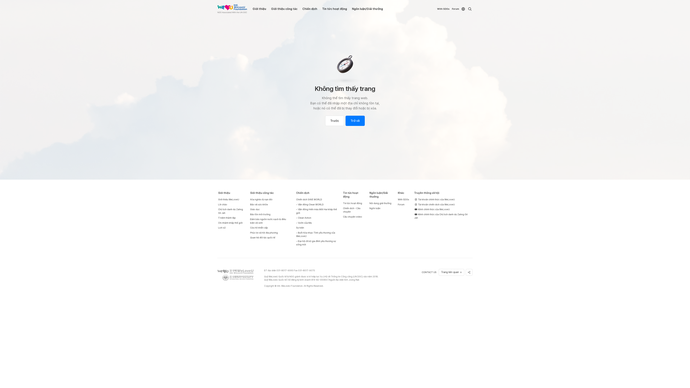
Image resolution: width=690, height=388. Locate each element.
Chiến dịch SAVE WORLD (309, 199)
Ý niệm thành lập (227, 217)
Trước (334, 121)
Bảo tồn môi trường (260, 214)
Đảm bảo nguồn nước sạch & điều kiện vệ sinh (268, 221)
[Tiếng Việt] (463, 9)
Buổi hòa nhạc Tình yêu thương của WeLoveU (315, 234)
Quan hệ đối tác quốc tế (262, 237)
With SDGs (443, 9)
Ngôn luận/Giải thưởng (367, 9)
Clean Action (304, 217)
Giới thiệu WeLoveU (228, 199)
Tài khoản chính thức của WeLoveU (436, 199)
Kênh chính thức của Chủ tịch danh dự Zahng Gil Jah (441, 216)
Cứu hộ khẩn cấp (259, 227)
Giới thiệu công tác (284, 9)
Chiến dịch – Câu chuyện (351, 210)
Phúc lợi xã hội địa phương (264, 232)
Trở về (355, 121)
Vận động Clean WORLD (311, 204)
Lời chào (222, 204)
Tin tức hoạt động (334, 9)
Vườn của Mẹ (305, 222)
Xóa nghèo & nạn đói (261, 199)
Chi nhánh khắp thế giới (230, 222)
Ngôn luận (374, 208)
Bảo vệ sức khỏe (259, 204)
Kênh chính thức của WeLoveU (433, 209)
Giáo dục (255, 209)
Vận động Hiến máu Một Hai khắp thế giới (316, 211)
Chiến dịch (309, 9)
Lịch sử (222, 227)
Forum (455, 9)
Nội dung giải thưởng (380, 203)
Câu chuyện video (352, 216)
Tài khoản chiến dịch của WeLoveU (436, 204)
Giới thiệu (259, 9)
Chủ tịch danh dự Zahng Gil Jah (230, 211)
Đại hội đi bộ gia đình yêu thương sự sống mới (316, 243)
